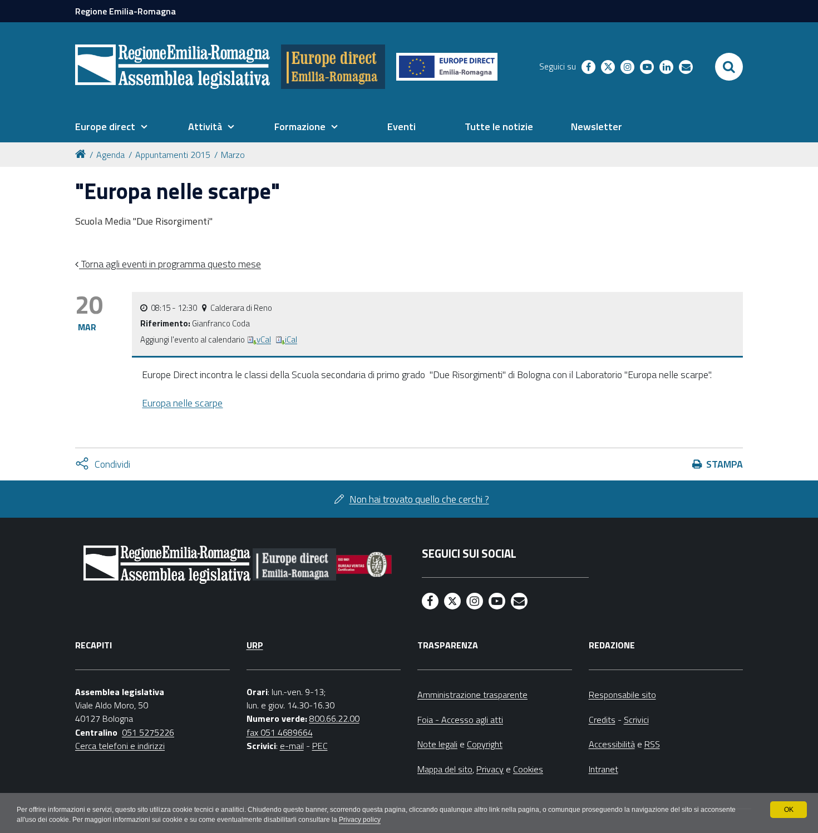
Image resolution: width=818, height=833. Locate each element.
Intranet (603, 769)
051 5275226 (148, 732)
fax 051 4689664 (280, 732)
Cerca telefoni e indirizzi (120, 745)
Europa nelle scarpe (182, 402)
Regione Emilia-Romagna (125, 11)
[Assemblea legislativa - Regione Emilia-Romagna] (172, 66)
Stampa (724, 464)
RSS (652, 744)
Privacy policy (360, 820)
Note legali (437, 744)
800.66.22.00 (334, 718)
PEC (320, 745)
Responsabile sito (622, 694)
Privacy (490, 769)
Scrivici (636, 719)
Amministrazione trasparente (472, 694)
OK (789, 810)
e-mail (292, 745)
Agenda (110, 154)
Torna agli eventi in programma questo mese (170, 263)
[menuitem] (111, 127)
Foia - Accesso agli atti (460, 719)
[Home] (82, 153)
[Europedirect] (333, 66)
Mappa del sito (444, 769)
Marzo (233, 154)
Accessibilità (612, 744)
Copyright (484, 744)
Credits (602, 719)
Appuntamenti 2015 (172, 154)
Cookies (528, 769)
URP (255, 645)
